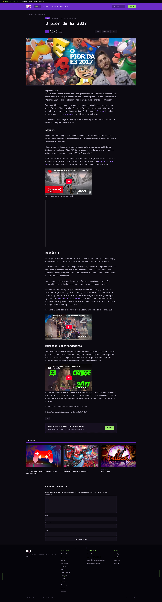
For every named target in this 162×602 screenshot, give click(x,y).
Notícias (64, 569)
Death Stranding (68, 114)
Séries (63, 578)
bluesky (98, 31)
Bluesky (116, 554)
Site (46, 530)
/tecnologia (46, 6)
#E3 (47, 418)
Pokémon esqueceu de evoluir (75, 471)
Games (47, 18)
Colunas (63, 557)
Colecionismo (65, 572)
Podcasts (64, 575)
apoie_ (132, 6)
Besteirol (64, 563)
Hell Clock (105, 471)
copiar (114, 31)
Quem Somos (91, 554)
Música (63, 581)
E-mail (48, 523)
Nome (47, 515)
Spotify (116, 563)
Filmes (63, 566)
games (30, 14)
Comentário (49, 494)
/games (37, 6)
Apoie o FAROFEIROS (94, 557)
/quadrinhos (64, 6)
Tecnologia (65, 585)
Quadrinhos (65, 554)
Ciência (63, 591)
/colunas (55, 6)
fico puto (100, 111)
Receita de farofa (93, 563)
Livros (63, 588)
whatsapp (106, 31)
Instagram (117, 560)
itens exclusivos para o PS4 (69, 298)
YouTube (116, 557)
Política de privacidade (96, 560)
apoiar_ (109, 427)
